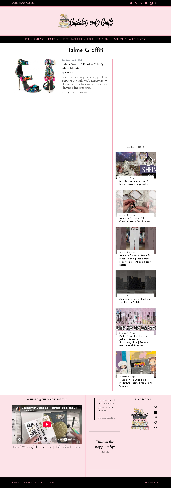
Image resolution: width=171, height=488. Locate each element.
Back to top (150, 482)
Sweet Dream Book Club (24, 3)
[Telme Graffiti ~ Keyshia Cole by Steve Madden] (35, 76)
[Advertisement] (126, 99)
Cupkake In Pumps (127, 178)
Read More (83, 93)
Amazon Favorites (127, 215)
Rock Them (66, 60)
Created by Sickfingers (45, 482)
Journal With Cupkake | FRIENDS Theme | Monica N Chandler (135, 383)
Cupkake (68, 72)
